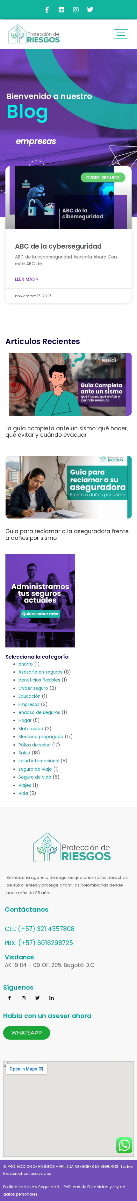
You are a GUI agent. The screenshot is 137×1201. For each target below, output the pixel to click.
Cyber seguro (33, 688)
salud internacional (38, 761)
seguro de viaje (35, 769)
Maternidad (30, 729)
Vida (23, 793)
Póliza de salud (34, 745)
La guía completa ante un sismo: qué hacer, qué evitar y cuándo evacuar (66, 432)
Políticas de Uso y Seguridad (31, 1187)
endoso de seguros (39, 713)
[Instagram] (23, 999)
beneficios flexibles (39, 680)
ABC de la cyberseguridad (58, 246)
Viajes (24, 785)
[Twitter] (37, 999)
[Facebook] (9, 999)
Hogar (25, 720)
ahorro (25, 664)
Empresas (29, 705)
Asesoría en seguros (40, 672)
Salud (24, 753)
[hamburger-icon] (121, 34)
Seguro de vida (34, 777)
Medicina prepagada (40, 737)
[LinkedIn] (51, 999)
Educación (29, 696)
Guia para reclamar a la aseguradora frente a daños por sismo (67, 534)
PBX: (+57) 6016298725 (39, 943)
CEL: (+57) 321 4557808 (40, 929)
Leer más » (26, 279)
